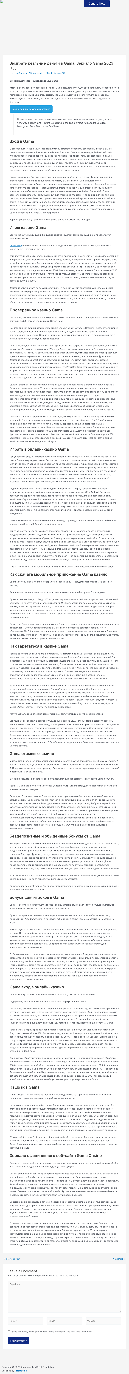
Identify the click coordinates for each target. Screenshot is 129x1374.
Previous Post (11, 1259)
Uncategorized (37, 73)
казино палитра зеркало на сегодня (31, 109)
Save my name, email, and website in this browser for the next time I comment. (52, 1331)
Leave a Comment (19, 73)
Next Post (119, 1259)
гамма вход (16, 245)
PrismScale (21, 1370)
